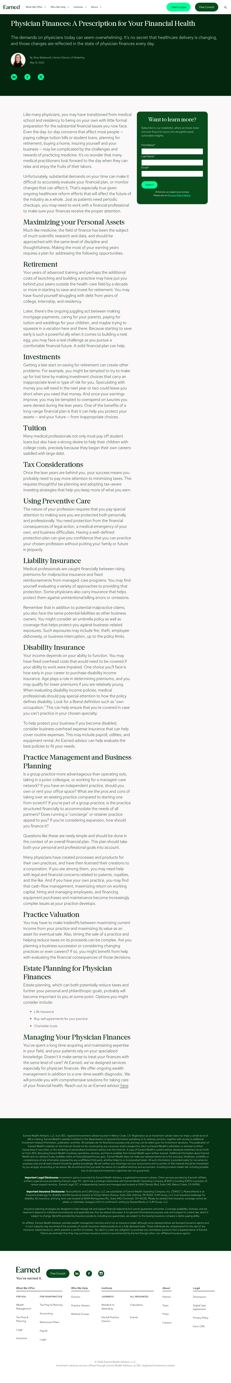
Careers (166, 1322)
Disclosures (199, 1296)
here (124, 1085)
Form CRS (199, 1326)
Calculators (136, 1304)
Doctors (75, 1296)
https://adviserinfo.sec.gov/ (91, 1156)
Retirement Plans (49, 1322)
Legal (19, 1329)
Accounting (46, 1313)
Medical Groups (80, 1314)
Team (165, 1305)
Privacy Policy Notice (179, 195)
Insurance (21, 1338)
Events (134, 1317)
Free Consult (206, 7)
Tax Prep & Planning (22, 1319)
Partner (166, 1296)
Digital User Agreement (199, 1307)
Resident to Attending (108, 1306)
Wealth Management (23, 1306)
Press (165, 1314)
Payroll (43, 1330)
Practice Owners (80, 1305)
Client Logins (178, 7)
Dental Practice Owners (110, 1319)
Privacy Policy (200, 1317)
